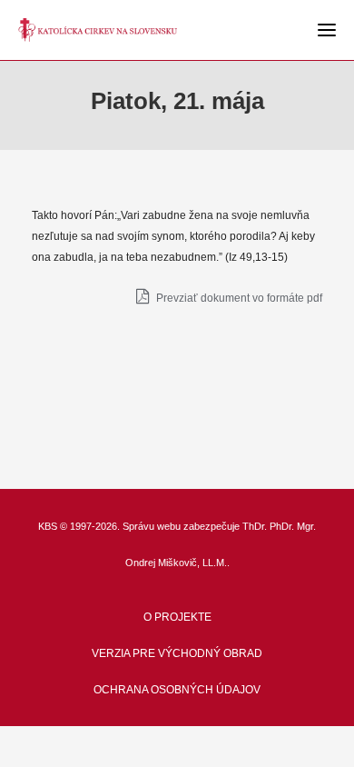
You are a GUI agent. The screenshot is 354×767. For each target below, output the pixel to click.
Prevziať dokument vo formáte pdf (237, 298)
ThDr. (254, 526)
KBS (47, 526)
